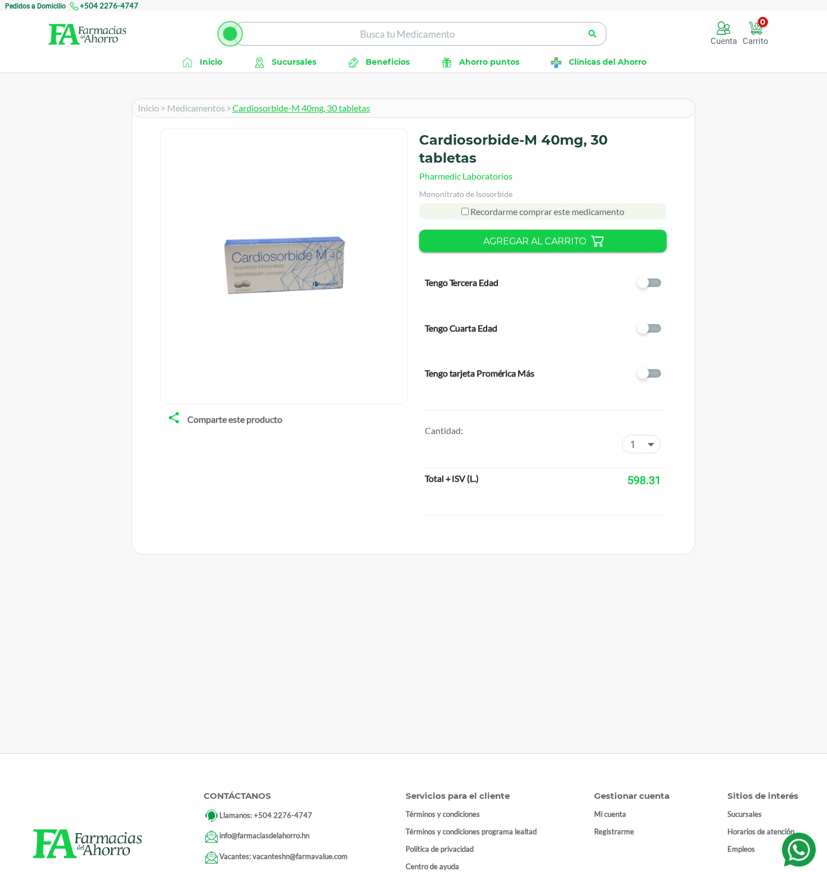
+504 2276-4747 (109, 5)
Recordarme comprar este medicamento (546, 211)
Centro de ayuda (432, 866)
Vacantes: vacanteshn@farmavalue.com (283, 856)
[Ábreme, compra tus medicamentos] (230, 34)
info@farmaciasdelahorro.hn (264, 835)
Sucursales (744, 814)
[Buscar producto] (592, 34)
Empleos (741, 848)
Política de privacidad (440, 848)
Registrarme (614, 831)
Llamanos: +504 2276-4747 (265, 815)
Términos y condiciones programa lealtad (471, 831)
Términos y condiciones (443, 814)
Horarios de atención (760, 831)
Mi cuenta (610, 814)
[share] (173, 418)
